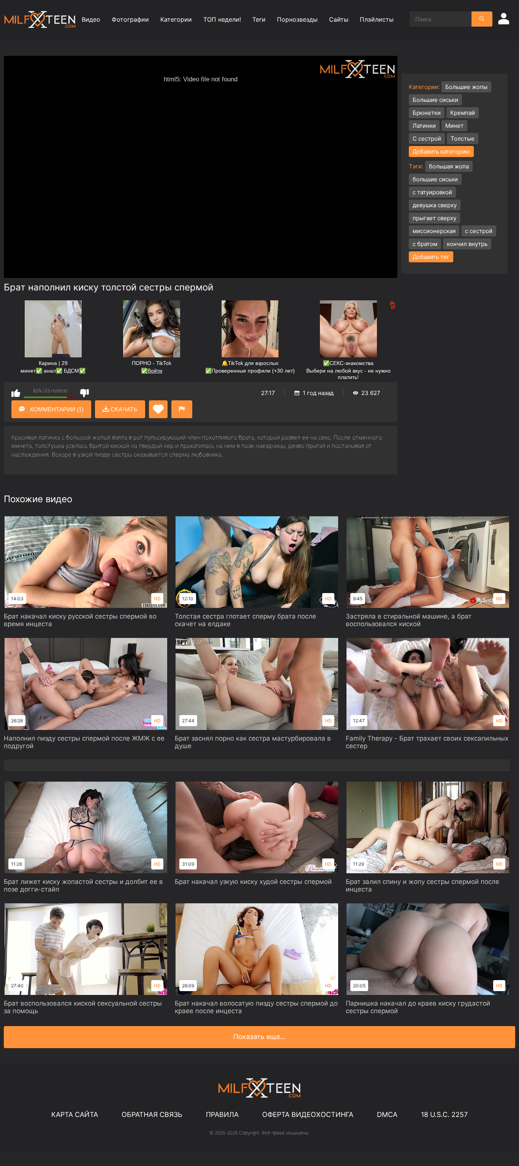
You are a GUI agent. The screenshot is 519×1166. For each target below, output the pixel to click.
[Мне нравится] (15, 393)
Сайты (338, 19)
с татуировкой (432, 192)
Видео (91, 19)
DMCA (387, 1114)
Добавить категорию (441, 151)
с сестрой (478, 231)
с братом (425, 243)
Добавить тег (431, 256)
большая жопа (449, 166)
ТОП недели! (222, 19)
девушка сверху (435, 205)
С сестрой (427, 138)
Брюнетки (427, 112)
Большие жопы (466, 86)
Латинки (424, 125)
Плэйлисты (377, 19)
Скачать (123, 409)
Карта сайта (74, 1114)
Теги (259, 19)
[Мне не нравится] (84, 393)
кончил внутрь (467, 243)
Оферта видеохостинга (307, 1114)
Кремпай (462, 112)
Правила (222, 1114)
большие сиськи (435, 179)
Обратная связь (152, 1114)
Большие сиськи (435, 99)
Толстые (463, 138)
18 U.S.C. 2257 (444, 1114)
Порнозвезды (297, 19)
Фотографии (130, 19)
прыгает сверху (434, 218)
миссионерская (434, 231)
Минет (454, 125)
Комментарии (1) (56, 409)
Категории (176, 19)
